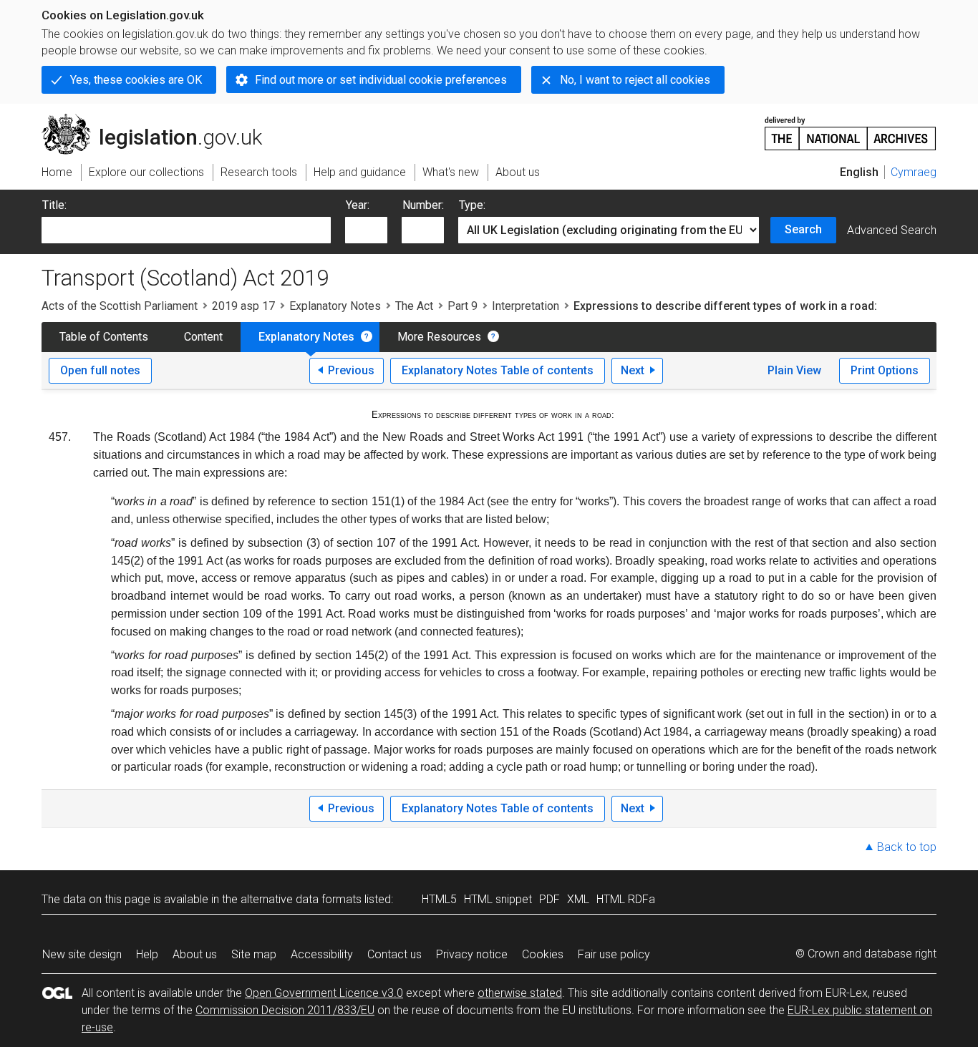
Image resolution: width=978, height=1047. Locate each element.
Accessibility (322, 954)
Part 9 (462, 306)
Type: (472, 205)
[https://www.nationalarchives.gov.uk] (850, 128)
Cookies (542, 954)
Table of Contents (103, 337)
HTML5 (439, 899)
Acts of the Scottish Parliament (120, 306)
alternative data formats (301, 899)
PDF (549, 899)
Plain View (794, 370)
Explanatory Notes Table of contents (498, 370)
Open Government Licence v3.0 (324, 993)
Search (803, 229)
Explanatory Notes (335, 306)
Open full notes (100, 370)
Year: (357, 205)
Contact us (394, 954)
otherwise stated (520, 993)
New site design (82, 954)
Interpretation (525, 306)
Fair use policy (614, 954)
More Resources (439, 337)
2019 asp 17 (243, 306)
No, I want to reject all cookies (635, 80)
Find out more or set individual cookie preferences (381, 80)
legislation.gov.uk (160, 119)
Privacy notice (472, 954)
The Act (414, 306)
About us (195, 954)
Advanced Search (891, 230)
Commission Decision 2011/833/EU (284, 1010)
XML (578, 899)
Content (203, 337)
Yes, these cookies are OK (136, 80)
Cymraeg (913, 172)
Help (147, 954)
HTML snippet (498, 899)
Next (632, 370)
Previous (351, 370)
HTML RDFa (625, 899)
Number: (423, 205)
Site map (253, 954)
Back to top (906, 847)
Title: (54, 205)
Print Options (885, 370)
